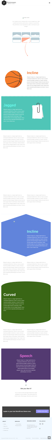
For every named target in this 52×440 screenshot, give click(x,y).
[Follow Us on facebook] (40, 424)
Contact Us (6, 430)
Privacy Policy (28, 438)
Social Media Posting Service (18, 425)
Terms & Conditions (35, 438)
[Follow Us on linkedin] (42, 424)
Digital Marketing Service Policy (45, 438)
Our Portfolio (6, 428)
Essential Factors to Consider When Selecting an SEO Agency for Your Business (32, 426)
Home (5, 424)
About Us (5, 426)
